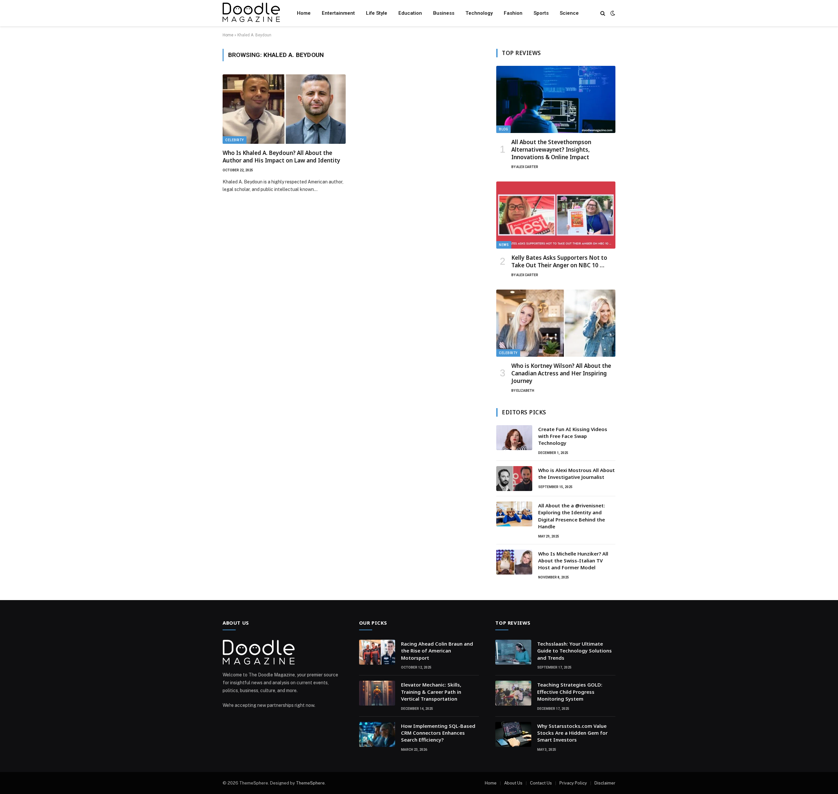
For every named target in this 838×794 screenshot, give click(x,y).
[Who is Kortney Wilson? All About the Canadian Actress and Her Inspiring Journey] (555, 323)
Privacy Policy (573, 783)
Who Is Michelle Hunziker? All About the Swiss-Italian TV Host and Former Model (573, 560)
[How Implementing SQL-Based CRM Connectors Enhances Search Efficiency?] (377, 734)
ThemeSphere (310, 783)
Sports (541, 13)
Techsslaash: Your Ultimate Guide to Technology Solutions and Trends (574, 650)
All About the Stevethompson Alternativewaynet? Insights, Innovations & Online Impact (551, 149)
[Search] (603, 13)
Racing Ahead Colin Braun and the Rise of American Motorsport (437, 650)
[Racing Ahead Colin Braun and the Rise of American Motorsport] (377, 652)
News (504, 245)
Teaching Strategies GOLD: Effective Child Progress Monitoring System (569, 691)
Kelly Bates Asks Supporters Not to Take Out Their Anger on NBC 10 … (559, 261)
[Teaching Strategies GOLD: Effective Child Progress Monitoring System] (513, 693)
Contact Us (541, 783)
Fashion (513, 13)
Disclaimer (604, 783)
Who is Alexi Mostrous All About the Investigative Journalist (576, 473)
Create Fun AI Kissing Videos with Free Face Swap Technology (572, 436)
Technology (479, 13)
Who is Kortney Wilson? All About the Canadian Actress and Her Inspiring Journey (561, 373)
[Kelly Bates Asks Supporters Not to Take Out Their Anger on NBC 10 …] (555, 215)
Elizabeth (525, 390)
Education (410, 13)
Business (443, 13)
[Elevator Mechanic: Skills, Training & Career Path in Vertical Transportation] (377, 693)
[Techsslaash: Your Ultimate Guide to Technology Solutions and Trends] (513, 652)
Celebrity (234, 140)
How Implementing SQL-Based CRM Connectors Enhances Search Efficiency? (438, 733)
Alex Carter (527, 167)
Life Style (376, 13)
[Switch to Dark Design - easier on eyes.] (612, 13)
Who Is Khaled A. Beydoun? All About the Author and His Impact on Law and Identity (281, 156)
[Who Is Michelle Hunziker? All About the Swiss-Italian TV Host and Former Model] (514, 562)
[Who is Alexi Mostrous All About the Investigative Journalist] (514, 478)
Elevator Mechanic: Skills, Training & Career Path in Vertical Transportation (431, 691)
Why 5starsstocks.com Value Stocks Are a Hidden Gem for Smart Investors (572, 733)
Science (569, 13)
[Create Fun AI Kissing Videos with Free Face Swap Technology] (514, 437)
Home (304, 13)
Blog (503, 129)
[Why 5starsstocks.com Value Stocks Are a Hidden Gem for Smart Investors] (513, 734)
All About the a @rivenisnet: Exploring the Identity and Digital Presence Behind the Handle (571, 516)
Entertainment (338, 13)
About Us (513, 783)
